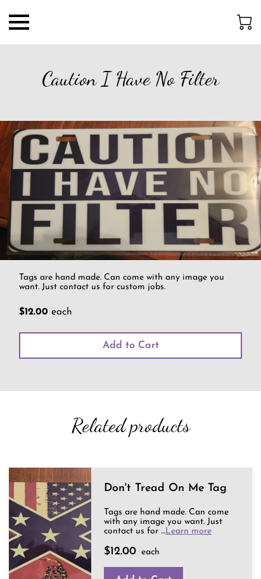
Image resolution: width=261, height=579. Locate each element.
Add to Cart (131, 345)
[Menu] (19, 22)
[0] (244, 22)
